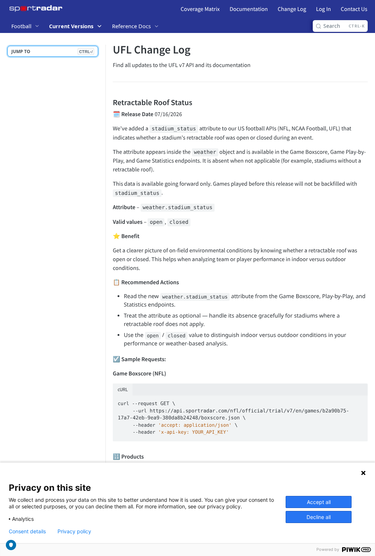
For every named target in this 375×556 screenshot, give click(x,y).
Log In (323, 9)
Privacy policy (74, 531)
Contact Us (354, 9)
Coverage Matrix (200, 9)
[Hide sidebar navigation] (104, 272)
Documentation (249, 9)
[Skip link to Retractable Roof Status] (108, 102)
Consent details (27, 531)
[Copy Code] (359, 401)
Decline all (319, 517)
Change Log (292, 9)
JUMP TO (52, 51)
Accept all (319, 502)
